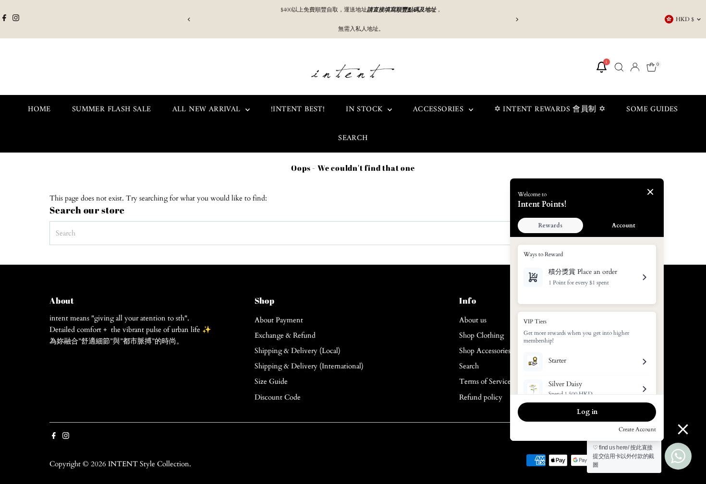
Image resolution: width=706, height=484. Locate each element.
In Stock (365, 109)
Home (39, 109)
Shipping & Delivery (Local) (298, 350)
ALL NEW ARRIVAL (207, 109)
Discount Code (278, 397)
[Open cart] (651, 67)
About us (473, 320)
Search (352, 138)
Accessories (439, 109)
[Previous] (189, 19)
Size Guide (271, 381)
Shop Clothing (481, 335)
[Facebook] (4, 19)
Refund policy (480, 397)
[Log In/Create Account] (635, 67)
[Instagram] (16, 19)
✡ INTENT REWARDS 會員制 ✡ (550, 109)
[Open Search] (619, 67)
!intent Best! (298, 109)
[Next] (517, 19)
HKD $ (685, 19)
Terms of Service (485, 381)
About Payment (279, 320)
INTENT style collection (148, 464)
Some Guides (652, 109)
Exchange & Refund (285, 335)
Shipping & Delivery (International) (309, 366)
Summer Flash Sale (111, 109)
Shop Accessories (485, 350)
